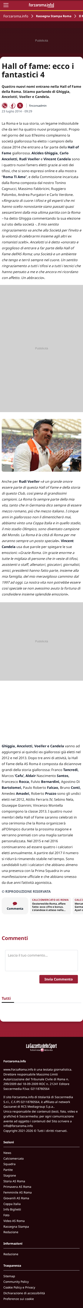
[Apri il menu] (6, 5)
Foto (6, 1215)
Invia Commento (58, 979)
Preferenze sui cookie (18, 1299)
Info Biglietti (12, 1209)
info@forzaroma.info (18, 1126)
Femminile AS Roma (17, 1192)
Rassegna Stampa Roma (53, 16)
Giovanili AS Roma (16, 1198)
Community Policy (16, 1282)
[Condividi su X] (20, 106)
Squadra (9, 1164)
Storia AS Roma (14, 1181)
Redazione (10, 1232)
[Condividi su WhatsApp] (5, 106)
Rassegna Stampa (16, 1226)
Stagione (9, 1175)
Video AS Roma (14, 1221)
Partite (8, 1170)
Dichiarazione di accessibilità (24, 1293)
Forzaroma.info (15, 16)
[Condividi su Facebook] (12, 106)
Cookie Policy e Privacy (19, 1287)
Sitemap (9, 1276)
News (7, 1153)
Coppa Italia (12, 1204)
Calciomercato (13, 1158)
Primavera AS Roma (17, 1187)
